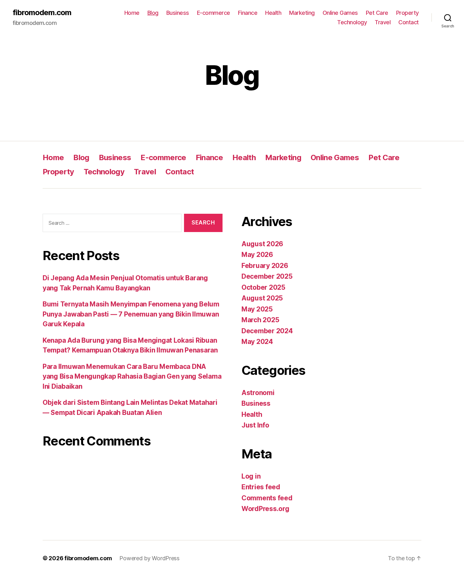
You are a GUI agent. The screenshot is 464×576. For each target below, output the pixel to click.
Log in (250, 476)
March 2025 (260, 320)
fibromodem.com (42, 12)
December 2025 (267, 276)
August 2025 (262, 298)
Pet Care (377, 12)
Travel (382, 22)
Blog (152, 12)
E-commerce (213, 12)
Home (132, 12)
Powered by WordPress (149, 558)
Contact (408, 22)
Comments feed (267, 498)
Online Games (340, 12)
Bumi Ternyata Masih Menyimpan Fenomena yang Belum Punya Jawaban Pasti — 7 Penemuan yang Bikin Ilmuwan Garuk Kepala (131, 314)
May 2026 (257, 255)
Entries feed (260, 487)
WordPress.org (265, 509)
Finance (248, 12)
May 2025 (257, 309)
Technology (352, 22)
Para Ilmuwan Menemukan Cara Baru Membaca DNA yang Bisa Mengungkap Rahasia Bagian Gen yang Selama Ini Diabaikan (132, 376)
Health (273, 12)
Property (407, 12)
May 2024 (257, 342)
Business (177, 12)
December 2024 (267, 331)
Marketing (302, 12)
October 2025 (263, 287)
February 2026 (264, 266)
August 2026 (262, 244)
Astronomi (258, 393)
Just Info (255, 425)
